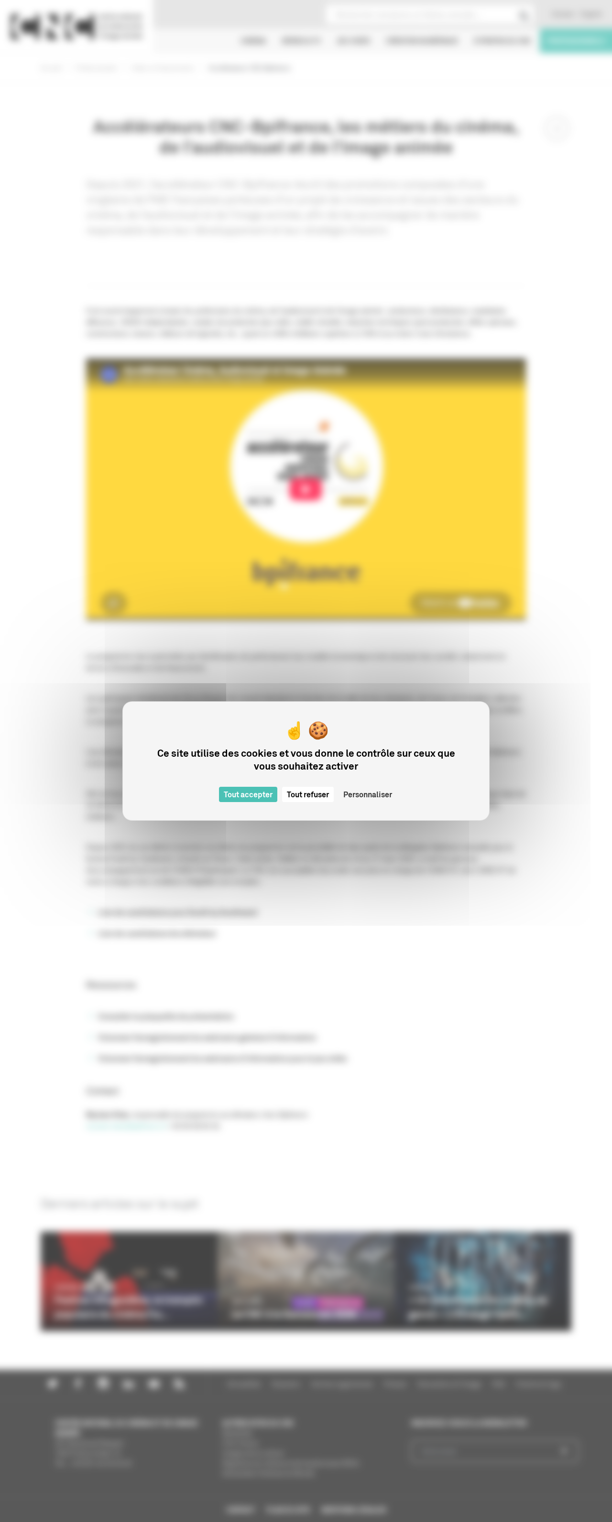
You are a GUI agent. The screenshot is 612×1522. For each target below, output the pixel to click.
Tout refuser (308, 794)
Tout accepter (248, 794)
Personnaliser (367, 794)
